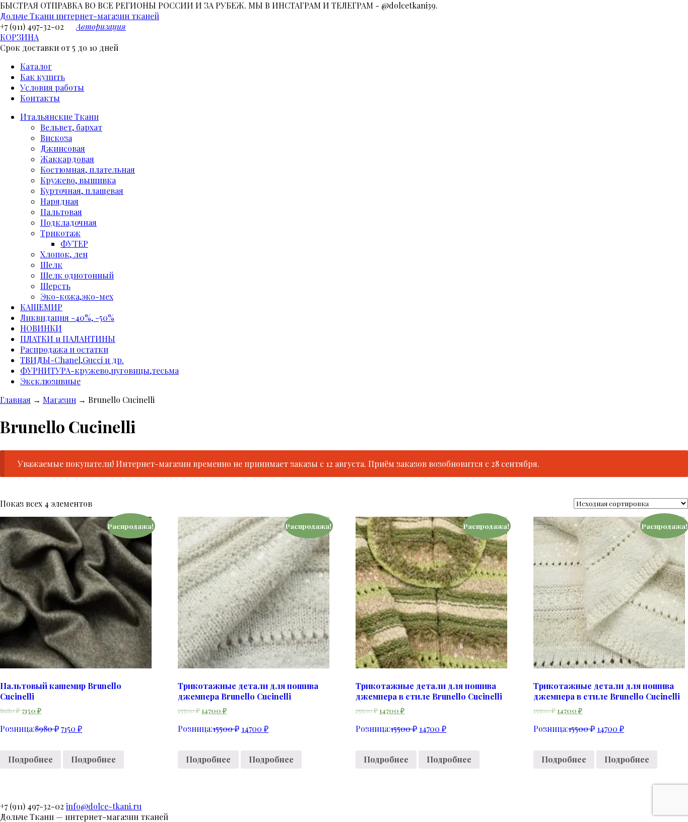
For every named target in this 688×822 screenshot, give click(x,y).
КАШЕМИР (41, 307)
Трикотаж (60, 233)
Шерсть (55, 286)
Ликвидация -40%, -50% (67, 317)
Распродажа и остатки (64, 349)
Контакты (40, 98)
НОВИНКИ (41, 328)
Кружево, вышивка (78, 180)
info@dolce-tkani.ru (104, 806)
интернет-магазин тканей (79, 16)
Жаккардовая (67, 159)
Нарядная (59, 201)
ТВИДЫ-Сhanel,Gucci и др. (72, 360)
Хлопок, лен (64, 254)
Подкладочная (68, 222)
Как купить (42, 77)
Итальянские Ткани (59, 116)
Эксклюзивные (50, 381)
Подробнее (30, 759)
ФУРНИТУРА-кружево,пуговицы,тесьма (99, 370)
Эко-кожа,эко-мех (76, 296)
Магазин (59, 399)
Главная (15, 399)
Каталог (36, 66)
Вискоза (56, 137)
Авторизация (101, 26)
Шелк (51, 264)
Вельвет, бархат (71, 127)
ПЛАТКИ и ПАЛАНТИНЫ (67, 338)
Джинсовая (62, 148)
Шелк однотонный (77, 275)
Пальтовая (61, 212)
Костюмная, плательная (87, 169)
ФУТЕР (74, 243)
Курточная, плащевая (81, 190)
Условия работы (52, 87)
